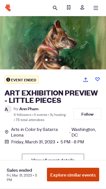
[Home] (8, 8)
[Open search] (55, 8)
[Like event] (97, 79)
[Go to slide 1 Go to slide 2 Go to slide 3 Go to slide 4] (53, 42)
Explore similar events (73, 174)
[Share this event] (85, 79)
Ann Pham (28, 108)
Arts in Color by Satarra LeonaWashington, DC (53, 132)
